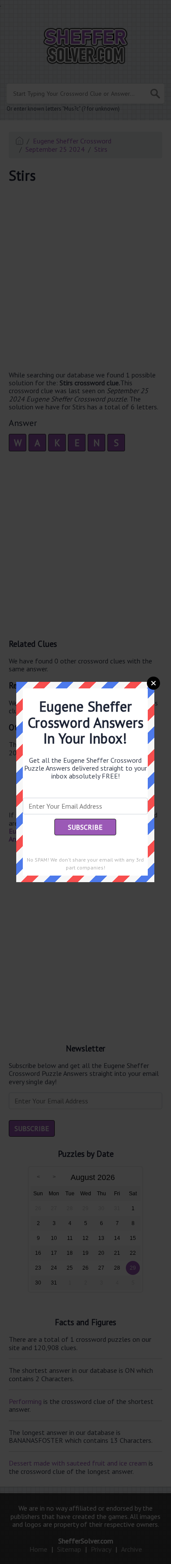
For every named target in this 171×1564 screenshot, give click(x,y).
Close (153, 683)
